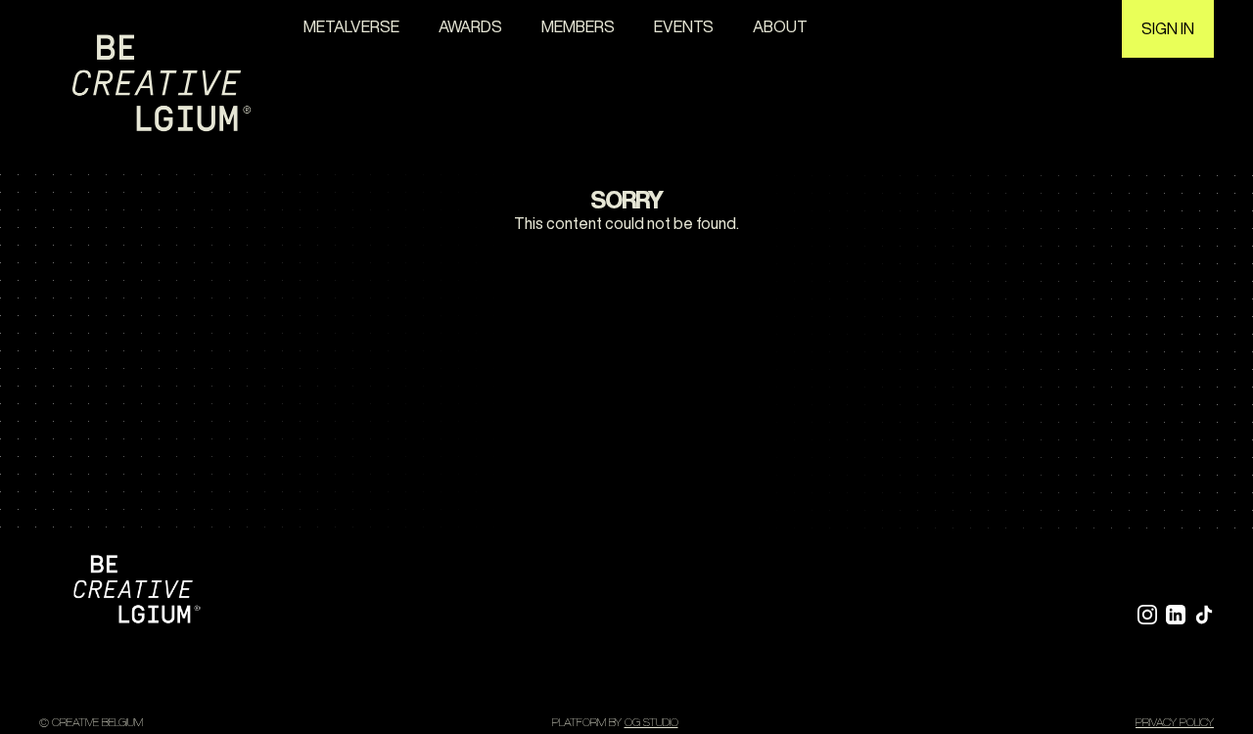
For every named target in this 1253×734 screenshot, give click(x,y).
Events (684, 26)
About (780, 26)
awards (470, 26)
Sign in (1167, 28)
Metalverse (351, 26)
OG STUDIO (651, 721)
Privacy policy (1175, 721)
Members (578, 26)
